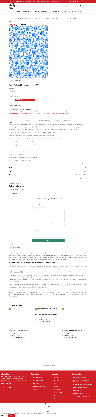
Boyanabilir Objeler (37, 377)
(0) (14, 333)
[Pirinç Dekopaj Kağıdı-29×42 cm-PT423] (21, 316)
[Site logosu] (12, 6)
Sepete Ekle (19, 100)
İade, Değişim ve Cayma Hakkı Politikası (81, 381)
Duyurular (55, 386)
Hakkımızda (56, 380)
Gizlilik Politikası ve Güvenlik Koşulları (82, 384)
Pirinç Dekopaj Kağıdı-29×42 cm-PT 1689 (46, 314)
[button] (19, 337)
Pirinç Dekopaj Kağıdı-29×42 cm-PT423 (19, 330)
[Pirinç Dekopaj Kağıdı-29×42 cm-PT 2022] (74, 316)
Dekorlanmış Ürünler (38, 380)
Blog (54, 395)
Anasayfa (55, 377)
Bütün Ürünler (56, 389)
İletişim (54, 398)
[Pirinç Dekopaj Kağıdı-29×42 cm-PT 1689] (46, 308)
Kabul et (12, 415)
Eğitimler (35, 389)
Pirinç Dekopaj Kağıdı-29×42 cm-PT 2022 (72, 330)
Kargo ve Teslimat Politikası (80, 387)
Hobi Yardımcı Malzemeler (39, 386)
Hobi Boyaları (36, 383)
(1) (41, 317)
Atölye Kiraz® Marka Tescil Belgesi (82, 396)
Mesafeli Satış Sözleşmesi (79, 377)
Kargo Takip (76, 390)
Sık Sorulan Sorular (58, 392)
